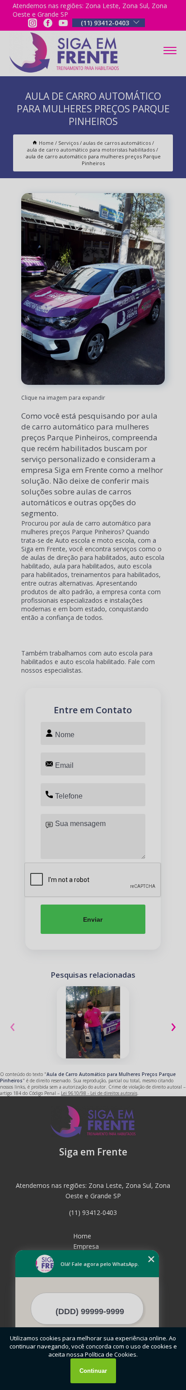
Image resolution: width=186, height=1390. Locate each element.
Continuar (93, 1370)
